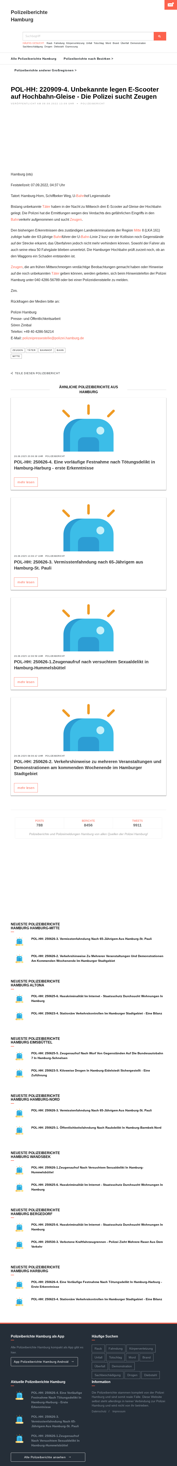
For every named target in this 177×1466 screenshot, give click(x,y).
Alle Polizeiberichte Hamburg (33, 58)
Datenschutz (99, 1411)
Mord (108, 43)
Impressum (118, 1411)
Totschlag (99, 43)
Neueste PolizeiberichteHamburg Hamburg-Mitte (35, 926)
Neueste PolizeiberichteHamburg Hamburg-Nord (35, 1097)
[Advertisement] (88, 141)
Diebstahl (59, 46)
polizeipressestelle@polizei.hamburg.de (53, 338)
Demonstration (138, 43)
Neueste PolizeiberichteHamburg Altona (35, 983)
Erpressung (71, 46)
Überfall (125, 43)
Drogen (48, 46)
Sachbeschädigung (33, 46)
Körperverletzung (75, 43)
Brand (116, 43)
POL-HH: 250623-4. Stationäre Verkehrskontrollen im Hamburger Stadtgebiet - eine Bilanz (96, 1013)
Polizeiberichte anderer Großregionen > (45, 70)
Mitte (137, 230)
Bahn (80, 196)
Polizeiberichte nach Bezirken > (88, 58)
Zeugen (76, 219)
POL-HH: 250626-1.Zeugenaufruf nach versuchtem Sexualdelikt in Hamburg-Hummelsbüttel (55, 1440)
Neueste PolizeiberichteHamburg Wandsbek (35, 1155)
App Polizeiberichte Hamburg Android (42, 1361)
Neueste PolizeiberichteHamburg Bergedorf (35, 1212)
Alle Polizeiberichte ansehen (45, 1457)
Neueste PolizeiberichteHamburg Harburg (35, 1269)
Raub (49, 43)
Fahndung (59, 43)
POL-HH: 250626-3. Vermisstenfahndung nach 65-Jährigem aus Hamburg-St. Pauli (91, 938)
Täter (46, 206)
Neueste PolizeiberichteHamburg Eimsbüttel (35, 1040)
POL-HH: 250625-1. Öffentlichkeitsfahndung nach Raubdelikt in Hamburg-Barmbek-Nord (96, 1127)
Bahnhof (46, 350)
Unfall (89, 43)
